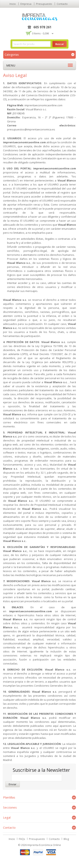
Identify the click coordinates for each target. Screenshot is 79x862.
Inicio (13, 4)
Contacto (62, 4)
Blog (66, 839)
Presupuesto (44, 4)
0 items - (40, 33)
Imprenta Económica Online (44, 845)
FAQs (22, 839)
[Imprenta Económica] (39, 16)
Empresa (25, 4)
